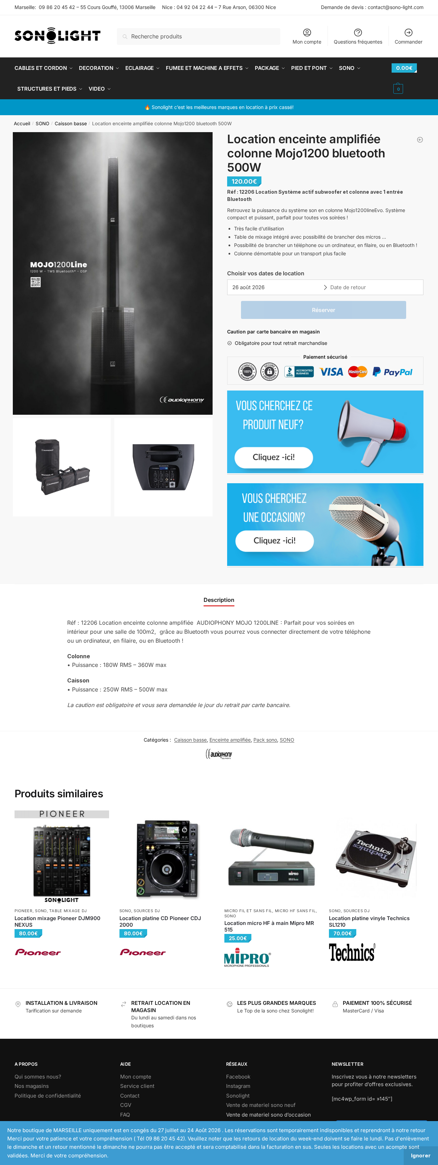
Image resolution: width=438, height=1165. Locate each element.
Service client (137, 1086)
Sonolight (238, 1095)
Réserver (323, 309)
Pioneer (24, 910)
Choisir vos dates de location (265, 273)
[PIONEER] (38, 952)
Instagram (238, 1086)
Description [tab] (219, 599)
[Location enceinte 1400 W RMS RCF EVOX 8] (420, 139)
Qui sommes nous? (38, 1076)
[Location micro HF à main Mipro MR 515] (271, 857)
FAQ (125, 1114)
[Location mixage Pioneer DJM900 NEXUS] (62, 857)
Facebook (238, 1076)
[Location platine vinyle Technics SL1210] (376, 857)
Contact (130, 1095)
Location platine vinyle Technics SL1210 (369, 921)
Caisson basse (71, 123)
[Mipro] (247, 957)
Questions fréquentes (358, 42)
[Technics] (352, 952)
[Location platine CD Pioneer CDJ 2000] (166, 857)
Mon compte (307, 42)
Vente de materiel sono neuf (261, 1105)
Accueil (22, 123)
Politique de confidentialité (48, 1095)
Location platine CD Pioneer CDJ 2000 (160, 921)
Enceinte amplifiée (230, 740)
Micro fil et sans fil (248, 910)
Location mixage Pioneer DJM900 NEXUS (57, 921)
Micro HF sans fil (295, 910)
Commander (408, 42)
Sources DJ (147, 910)
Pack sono (265, 740)
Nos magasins (32, 1086)
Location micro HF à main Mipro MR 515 (269, 926)
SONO (42, 123)
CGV (125, 1105)
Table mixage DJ (68, 910)
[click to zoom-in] (113, 273)
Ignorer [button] (421, 1155)
